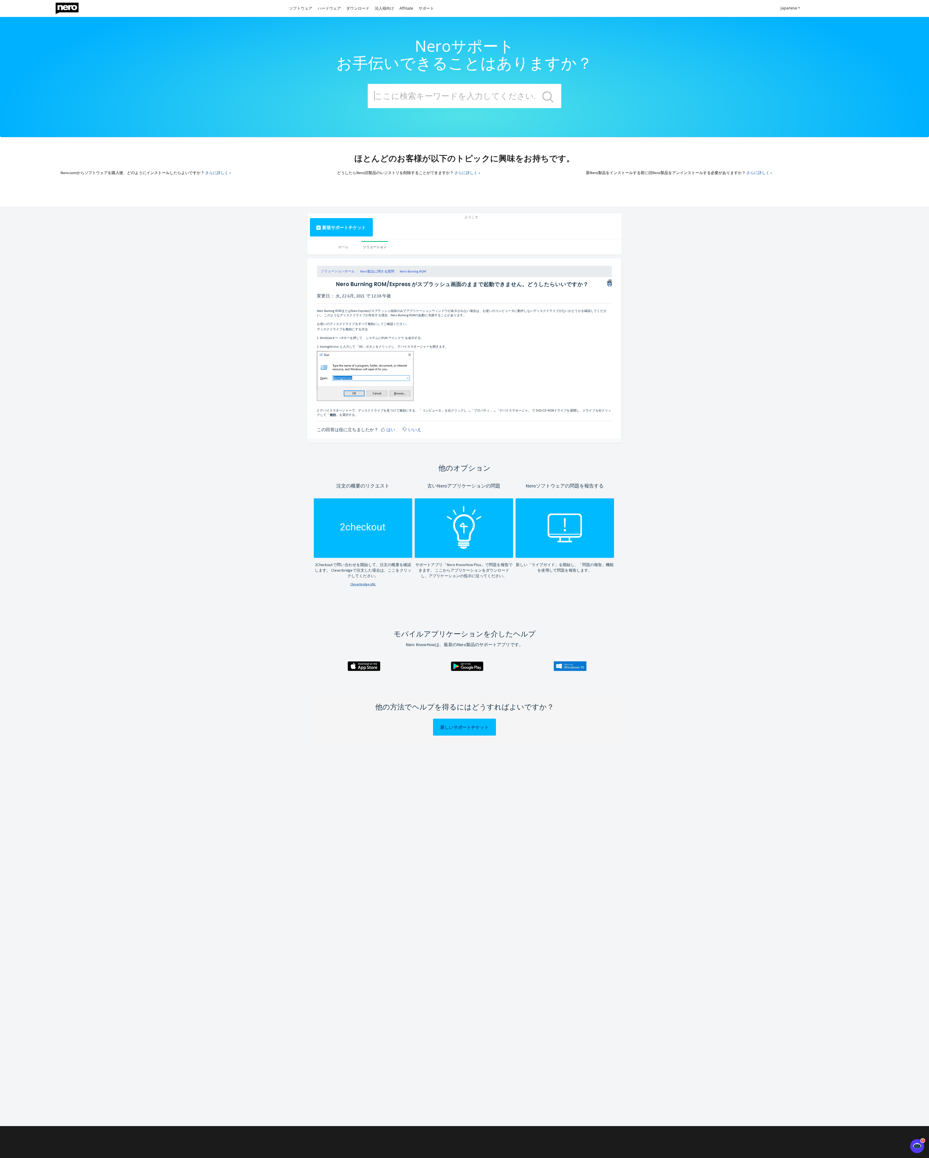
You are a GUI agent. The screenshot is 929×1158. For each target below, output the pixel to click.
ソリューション (375, 247)
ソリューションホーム (338, 271)
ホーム (343, 247)
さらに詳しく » (218, 172)
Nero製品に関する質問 (377, 271)
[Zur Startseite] (70, 7)
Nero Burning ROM (413, 271)
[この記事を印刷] (609, 282)
